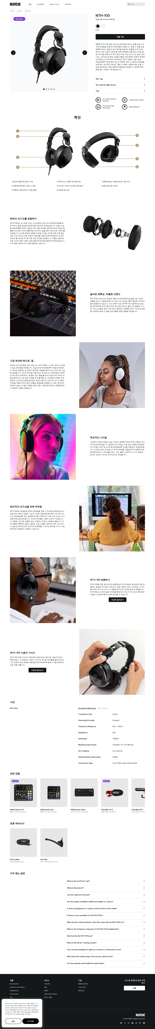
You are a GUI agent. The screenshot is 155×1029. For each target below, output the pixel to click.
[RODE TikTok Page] (136, 1023)
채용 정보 (81, 990)
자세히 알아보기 (117, 600)
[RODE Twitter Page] (125, 1023)
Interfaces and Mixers (17, 987)
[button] (13, 53)
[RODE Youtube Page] (132, 1023)
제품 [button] (29, 4)
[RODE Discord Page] (144, 1023)
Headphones (14, 990)
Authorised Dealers (50, 994)
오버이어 (19, 11)
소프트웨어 (40, 4)
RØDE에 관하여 (83, 984)
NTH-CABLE (135, 450)
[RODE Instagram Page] (128, 1023)
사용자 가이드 (54, 4)
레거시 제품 (48, 997)
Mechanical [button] (103, 708)
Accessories (14, 994)
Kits (11, 997)
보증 (45, 987)
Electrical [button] (87, 708)
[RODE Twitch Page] (140, 1023)
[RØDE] (15, 4)
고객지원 (67, 4)
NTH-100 (27, 11)
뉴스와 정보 (82, 987)
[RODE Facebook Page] (121, 1023)
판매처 (46, 990)
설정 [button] (13, 1021)
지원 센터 (47, 984)
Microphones (14, 984)
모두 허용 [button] (30, 1021)
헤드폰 (12, 11)
